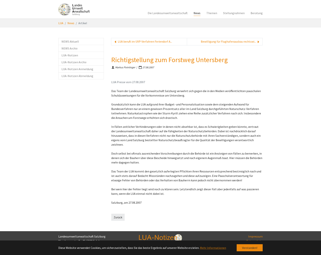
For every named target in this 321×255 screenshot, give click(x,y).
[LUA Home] (74, 9)
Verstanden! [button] (249, 248)
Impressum (255, 236)
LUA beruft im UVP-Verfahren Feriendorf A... (144, 41)
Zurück (118, 217)
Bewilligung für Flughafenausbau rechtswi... (229, 41)
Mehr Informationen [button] (213, 248)
